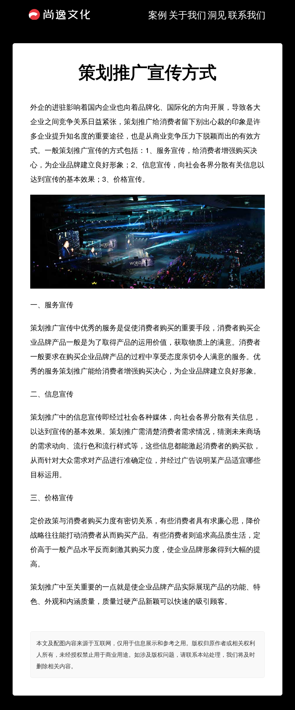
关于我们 (187, 14)
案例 (157, 14)
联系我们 (247, 14)
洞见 (217, 14)
